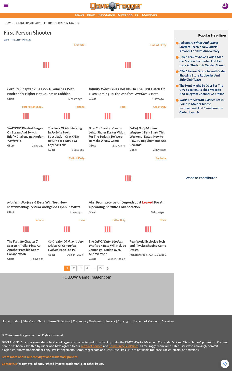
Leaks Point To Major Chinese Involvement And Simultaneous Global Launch (201, 106)
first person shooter (63, 23)
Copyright (124, 321)
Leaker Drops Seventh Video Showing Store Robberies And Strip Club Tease (202, 76)
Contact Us (9, 364)
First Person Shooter (33, 107)
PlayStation (106, 15)
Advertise (168, 321)
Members (149, 15)
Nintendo (125, 15)
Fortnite (79, 45)
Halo (122, 107)
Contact (153, 321)
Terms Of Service (59, 321)
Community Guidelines (88, 321)
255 (100, 268)
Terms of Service (91, 346)
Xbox (91, 15)
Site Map (28, 321)
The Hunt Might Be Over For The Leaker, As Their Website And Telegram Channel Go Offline (201, 90)
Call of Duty (158, 45)
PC (137, 15)
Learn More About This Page (17, 40)
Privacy (110, 321)
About (41, 321)
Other (163, 220)
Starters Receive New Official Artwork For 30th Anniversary (199, 47)
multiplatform (30, 23)
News (79, 15)
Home (9, 23)
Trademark (140, 321)
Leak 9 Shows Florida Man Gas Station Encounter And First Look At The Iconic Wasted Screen (202, 61)
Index (16, 321)
